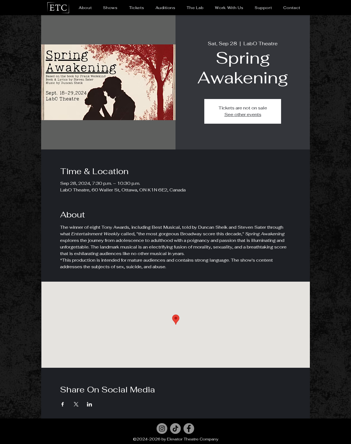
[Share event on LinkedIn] (89, 404)
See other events (242, 114)
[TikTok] (175, 428)
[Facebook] (188, 428)
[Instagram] (162, 428)
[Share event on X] (76, 404)
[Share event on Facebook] (62, 404)
